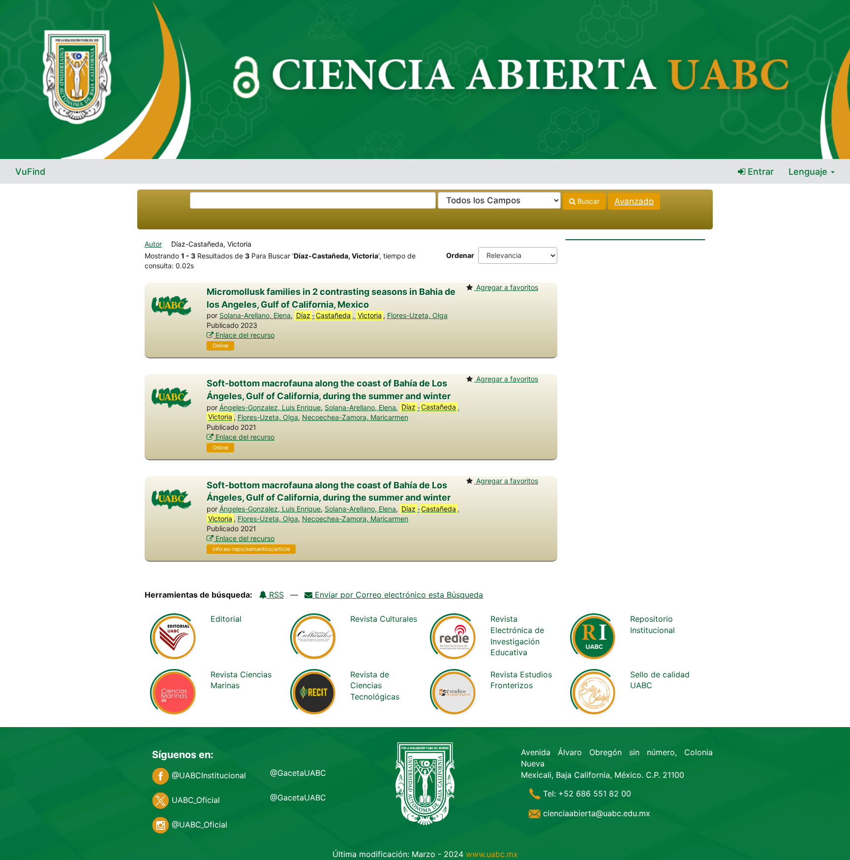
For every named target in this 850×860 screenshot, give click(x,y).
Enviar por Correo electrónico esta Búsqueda (397, 595)
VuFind (30, 171)
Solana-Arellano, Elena (255, 315)
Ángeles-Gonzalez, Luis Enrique (270, 407)
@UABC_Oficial (198, 824)
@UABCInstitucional (207, 775)
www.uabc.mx (492, 854)
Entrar (759, 171)
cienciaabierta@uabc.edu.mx (595, 813)
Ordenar (460, 255)
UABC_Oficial (194, 800)
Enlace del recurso (243, 335)
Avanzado (634, 201)
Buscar (588, 201)
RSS (275, 595)
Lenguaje (809, 171)
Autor (153, 244)
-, (339, 315)
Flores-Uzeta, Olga (417, 315)
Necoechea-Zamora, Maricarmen (355, 417)
